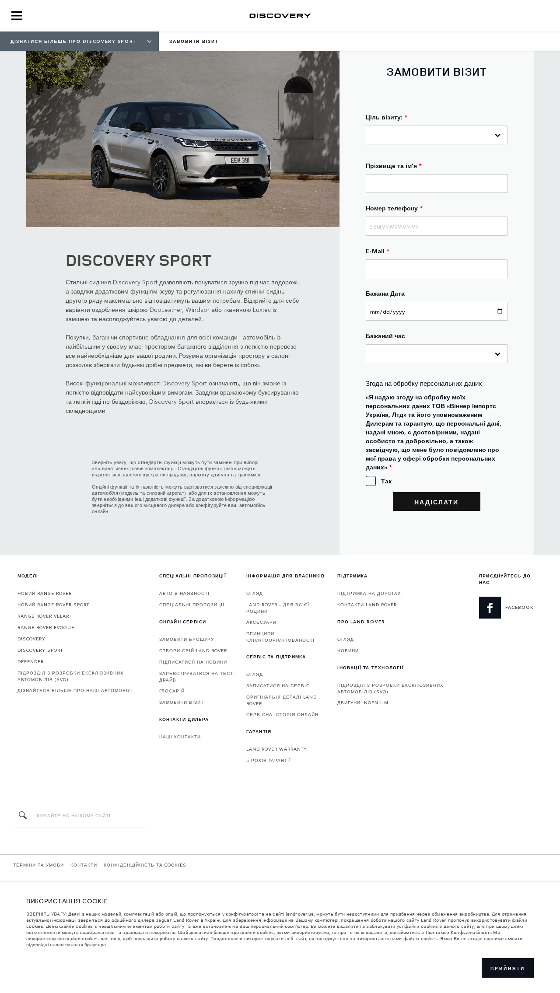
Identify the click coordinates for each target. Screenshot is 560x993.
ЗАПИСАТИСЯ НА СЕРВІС (278, 685)
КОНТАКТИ (83, 865)
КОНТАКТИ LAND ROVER (367, 604)
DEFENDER (31, 661)
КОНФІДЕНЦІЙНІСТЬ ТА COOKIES (145, 865)
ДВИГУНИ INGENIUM (362, 702)
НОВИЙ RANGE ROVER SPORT (53, 604)
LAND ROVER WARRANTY (276, 749)
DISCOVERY (32, 639)
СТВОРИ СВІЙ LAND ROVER (193, 650)
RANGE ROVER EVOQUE (46, 627)
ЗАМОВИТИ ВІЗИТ (181, 702)
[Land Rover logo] (280, 15)
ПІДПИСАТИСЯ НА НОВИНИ (193, 662)
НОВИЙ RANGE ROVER (45, 593)
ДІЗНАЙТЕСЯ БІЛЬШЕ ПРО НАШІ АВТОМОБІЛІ (75, 690)
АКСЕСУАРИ (261, 622)
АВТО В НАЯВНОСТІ (184, 593)
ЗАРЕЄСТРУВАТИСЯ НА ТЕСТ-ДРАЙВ (197, 676)
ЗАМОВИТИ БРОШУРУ (186, 639)
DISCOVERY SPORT (40, 650)
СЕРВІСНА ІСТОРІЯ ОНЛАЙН (282, 714)
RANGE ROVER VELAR (43, 616)
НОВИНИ (348, 650)
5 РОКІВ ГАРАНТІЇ (268, 760)
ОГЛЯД (254, 593)
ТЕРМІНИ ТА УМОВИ (38, 865)
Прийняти (507, 968)
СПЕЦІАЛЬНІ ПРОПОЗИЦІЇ (191, 604)
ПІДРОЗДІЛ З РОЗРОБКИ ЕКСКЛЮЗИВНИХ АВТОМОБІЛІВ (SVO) (71, 676)
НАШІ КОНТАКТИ (180, 737)
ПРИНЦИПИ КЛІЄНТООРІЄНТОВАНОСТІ (280, 636)
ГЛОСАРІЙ (172, 691)
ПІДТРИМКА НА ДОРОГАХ (369, 593)
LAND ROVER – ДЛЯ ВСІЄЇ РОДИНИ (277, 607)
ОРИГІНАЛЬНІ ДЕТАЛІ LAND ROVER (281, 700)
